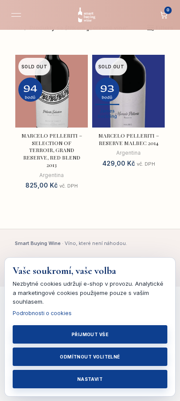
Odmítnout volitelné (90, 356)
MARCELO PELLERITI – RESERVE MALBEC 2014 (128, 139)
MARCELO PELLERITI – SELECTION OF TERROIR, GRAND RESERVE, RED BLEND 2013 (51, 150)
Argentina (51, 175)
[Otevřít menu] (16, 15)
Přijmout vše (90, 334)
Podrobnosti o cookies (42, 313)
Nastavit (90, 379)
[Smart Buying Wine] (90, 15)
